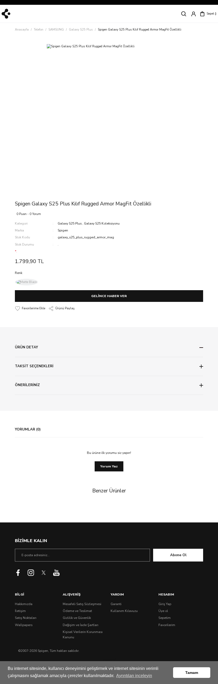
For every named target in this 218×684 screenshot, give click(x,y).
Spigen (63, 230)
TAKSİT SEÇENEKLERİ (34, 366)
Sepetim (164, 618)
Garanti (116, 604)
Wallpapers (23, 625)
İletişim (20, 611)
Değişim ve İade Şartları (80, 625)
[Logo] (6, 14)
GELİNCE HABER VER (109, 296)
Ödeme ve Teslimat (77, 611)
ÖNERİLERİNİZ (27, 385)
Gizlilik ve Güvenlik (77, 618)
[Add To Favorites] (30, 308)
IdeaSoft (109, 659)
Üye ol (163, 611)
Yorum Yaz (109, 466)
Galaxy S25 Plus (70, 223)
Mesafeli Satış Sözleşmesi (82, 604)
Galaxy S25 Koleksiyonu (102, 223)
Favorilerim (166, 625)
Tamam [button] (191, 672)
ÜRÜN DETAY (26, 347)
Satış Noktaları (25, 618)
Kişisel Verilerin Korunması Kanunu (83, 634)
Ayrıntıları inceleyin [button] (134, 675)
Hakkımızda (23, 604)
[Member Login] (193, 14)
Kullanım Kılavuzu (124, 611)
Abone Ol (178, 555)
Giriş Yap (164, 604)
